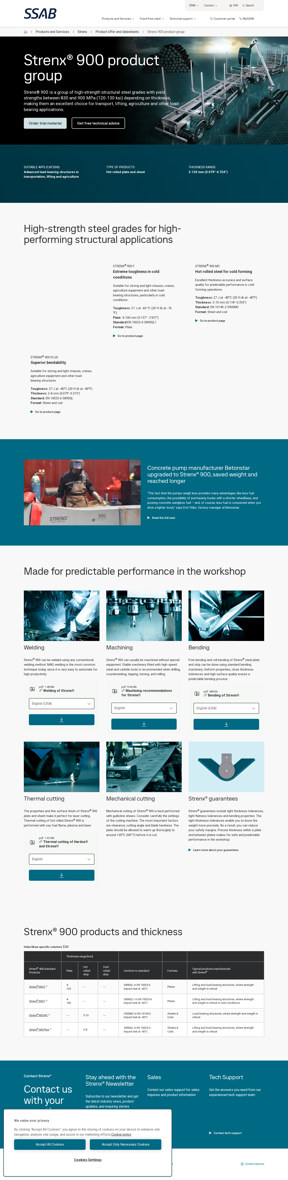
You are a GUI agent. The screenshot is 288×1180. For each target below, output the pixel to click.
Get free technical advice (98, 123)
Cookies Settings (88, 1160)
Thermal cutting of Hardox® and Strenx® (63, 844)
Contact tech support (228, 1133)
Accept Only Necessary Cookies (125, 1144)
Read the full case (163, 518)
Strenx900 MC (38, 1015)
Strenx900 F (37, 1001)
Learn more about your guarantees (215, 850)
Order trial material (45, 123)
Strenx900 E (37, 986)
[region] (87, 1143)
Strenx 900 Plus (39, 1029)
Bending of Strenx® (223, 695)
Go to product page (130, 336)
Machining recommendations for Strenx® (146, 693)
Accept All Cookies (50, 1144)
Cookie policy (121, 1135)
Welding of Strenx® (58, 691)
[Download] (61, 719)
